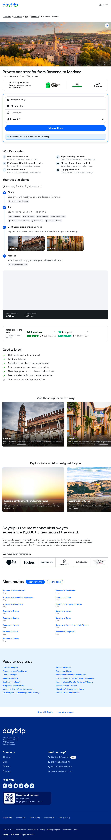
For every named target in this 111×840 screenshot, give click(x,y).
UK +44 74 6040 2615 (61, 767)
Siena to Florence (10, 678)
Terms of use (7, 830)
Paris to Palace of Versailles (67, 693)
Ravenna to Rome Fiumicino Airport (18, 597)
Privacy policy (33, 830)
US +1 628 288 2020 (60, 762)
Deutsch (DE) (35, 818)
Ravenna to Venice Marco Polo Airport (72, 625)
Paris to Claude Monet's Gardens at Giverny (74, 682)
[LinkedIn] (16, 785)
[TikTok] (26, 785)
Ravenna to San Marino (65, 590)
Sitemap (7, 771)
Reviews (98, 86)
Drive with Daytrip (45, 712)
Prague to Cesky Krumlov (13, 685)
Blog (5, 762)
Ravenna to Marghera (65, 632)
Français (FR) (49, 818)
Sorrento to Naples (64, 671)
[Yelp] (32, 785)
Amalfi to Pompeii (63, 667)
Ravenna (35, 16)
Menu (101, 5)
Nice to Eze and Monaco (66, 685)
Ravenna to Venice (63, 611)
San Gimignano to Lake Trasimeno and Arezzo (75, 678)
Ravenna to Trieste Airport (14, 590)
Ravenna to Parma (11, 625)
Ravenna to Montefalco (13, 604)
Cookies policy (20, 830)
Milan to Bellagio (10, 675)
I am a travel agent (66, 712)
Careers (6, 766)
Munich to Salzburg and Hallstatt (70, 689)
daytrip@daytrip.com (61, 771)
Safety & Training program (50, 830)
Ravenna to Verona (11, 638)
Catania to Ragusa (10, 667)
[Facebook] (5, 785)
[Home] (10, 5)
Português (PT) (64, 818)
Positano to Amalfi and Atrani (15, 671)
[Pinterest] (21, 785)
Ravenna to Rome (63, 618)
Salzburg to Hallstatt (11, 682)
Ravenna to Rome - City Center (69, 604)
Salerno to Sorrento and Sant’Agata (71, 675)
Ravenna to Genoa (11, 618)
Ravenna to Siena (10, 632)
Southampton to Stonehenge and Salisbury (21, 693)
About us (7, 757)
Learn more (21, 444)
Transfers (7, 16)
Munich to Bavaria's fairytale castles (18, 689)
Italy (26, 16)
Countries (18, 16)
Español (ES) (20, 818)
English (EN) (7, 818)
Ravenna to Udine (63, 597)
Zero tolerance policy (70, 830)
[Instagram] (10, 785)
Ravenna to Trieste (11, 611)
